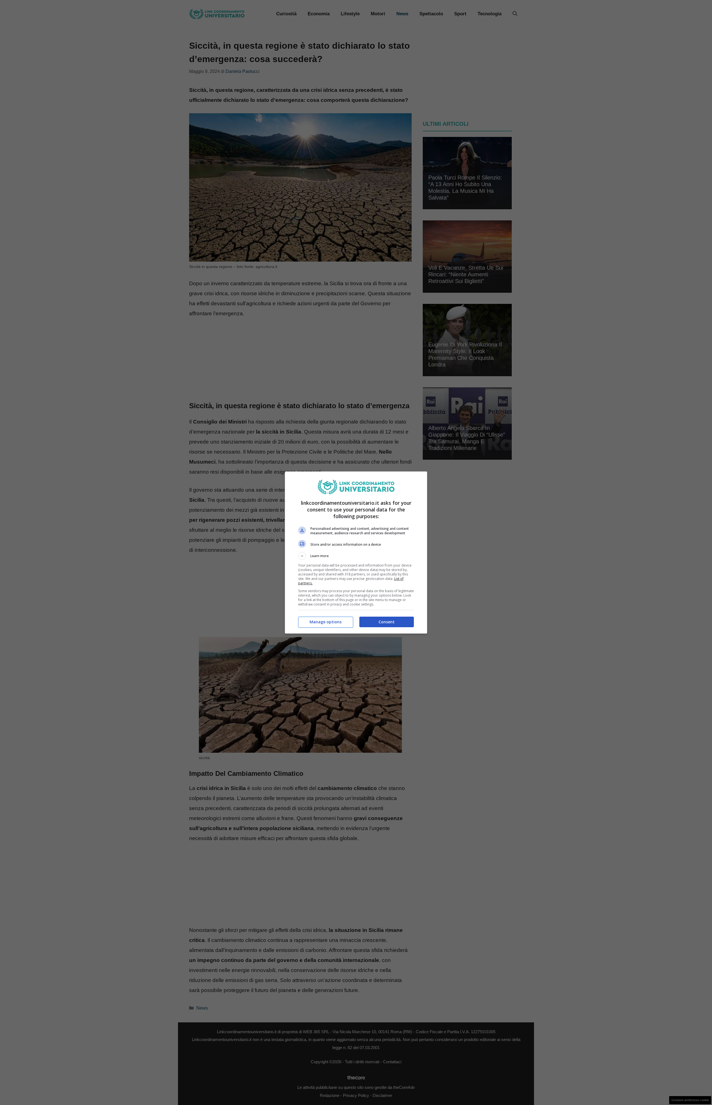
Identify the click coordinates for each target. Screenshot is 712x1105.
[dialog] (356, 552)
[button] (356, 556)
